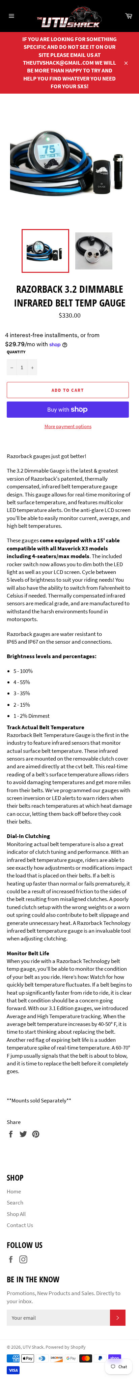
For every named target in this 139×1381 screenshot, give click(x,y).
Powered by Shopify (66, 1347)
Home (14, 1191)
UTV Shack (33, 1347)
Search (15, 1202)
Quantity (16, 351)
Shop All (16, 1214)
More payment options (68, 426)
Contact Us (20, 1225)
